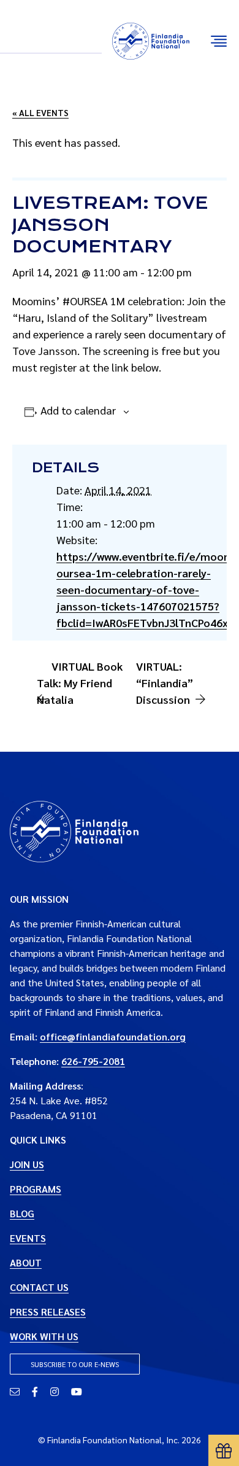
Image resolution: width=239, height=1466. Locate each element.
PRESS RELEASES (48, 1311)
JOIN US (27, 1164)
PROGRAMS (35, 1188)
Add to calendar (78, 410)
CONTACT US (39, 1287)
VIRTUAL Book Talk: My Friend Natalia (80, 682)
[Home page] (74, 830)
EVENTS (28, 1237)
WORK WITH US (44, 1336)
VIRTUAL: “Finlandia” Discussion (164, 682)
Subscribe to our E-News (75, 1364)
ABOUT (26, 1262)
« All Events (40, 112)
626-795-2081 (93, 1061)
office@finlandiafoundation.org (113, 1036)
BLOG (22, 1213)
